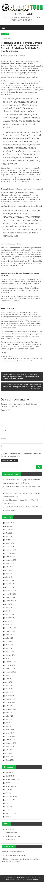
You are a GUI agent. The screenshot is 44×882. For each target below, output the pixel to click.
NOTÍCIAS (8, 806)
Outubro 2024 (10, 597)
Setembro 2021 (10, 709)
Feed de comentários (12, 836)
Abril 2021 (8, 723)
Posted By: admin (7, 55)
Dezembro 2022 (10, 662)
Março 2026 (9, 540)
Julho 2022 (9, 679)
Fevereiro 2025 (10, 584)
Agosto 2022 (9, 675)
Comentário (5, 410)
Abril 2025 (8, 577)
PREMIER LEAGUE (11, 813)
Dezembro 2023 (10, 624)
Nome (3, 431)
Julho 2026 (9, 526)
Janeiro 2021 (9, 733)
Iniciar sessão (10, 829)
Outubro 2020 (10, 740)
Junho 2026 (9, 529)
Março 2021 (9, 726)
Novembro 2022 (10, 665)
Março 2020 (9, 760)
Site (2, 446)
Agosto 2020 (9, 746)
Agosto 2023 (9, 635)
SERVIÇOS (8, 817)
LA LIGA (8, 793)
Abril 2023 (8, 648)
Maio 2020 (9, 757)
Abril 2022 (8, 689)
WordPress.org (10, 839)
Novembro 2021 (10, 702)
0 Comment (21, 55)
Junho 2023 (9, 641)
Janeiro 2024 (9, 621)
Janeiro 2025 (9, 587)
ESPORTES (5, 33)
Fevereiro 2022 (10, 696)
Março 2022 (9, 692)
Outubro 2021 (10, 706)
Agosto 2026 (9, 523)
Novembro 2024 (10, 594)
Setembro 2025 (10, 560)
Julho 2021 (9, 716)
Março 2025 (9, 580)
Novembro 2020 (10, 736)
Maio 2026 (9, 533)
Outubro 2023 (10, 631)
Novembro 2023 (10, 628)
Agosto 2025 (9, 563)
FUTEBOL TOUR (22, 14)
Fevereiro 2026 (10, 543)
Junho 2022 (9, 682)
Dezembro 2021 (10, 699)
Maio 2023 (9, 645)
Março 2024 (9, 614)
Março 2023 (9, 651)
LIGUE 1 (8, 803)
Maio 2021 (9, 719)
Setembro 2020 (10, 743)
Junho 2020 (9, 753)
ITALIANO (8, 789)
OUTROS (8, 810)
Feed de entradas (11, 833)
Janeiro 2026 (9, 546)
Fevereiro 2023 (10, 655)
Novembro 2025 (10, 553)
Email (3, 438)
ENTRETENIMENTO (12, 779)
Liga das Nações (11, 796)
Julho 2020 (9, 750)
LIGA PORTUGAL (10, 800)
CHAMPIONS (9, 776)
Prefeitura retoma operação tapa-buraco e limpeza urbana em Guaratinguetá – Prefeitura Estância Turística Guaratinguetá (22, 387)
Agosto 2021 (9, 712)
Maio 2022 (9, 685)
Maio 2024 (9, 607)
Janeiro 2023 (9, 658)
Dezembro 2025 (10, 550)
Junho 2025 (9, 570)
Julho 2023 (9, 638)
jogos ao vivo (14, 859)
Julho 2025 (9, 567)
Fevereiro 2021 (10, 729)
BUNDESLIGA (9, 773)
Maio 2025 (9, 574)
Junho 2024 (9, 604)
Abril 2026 (8, 536)
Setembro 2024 (10, 601)
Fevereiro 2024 (10, 618)
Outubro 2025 (10, 557)
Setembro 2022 (10, 672)
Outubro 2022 (10, 668)
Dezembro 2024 (10, 590)
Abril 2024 (8, 611)
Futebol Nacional (11, 786)
